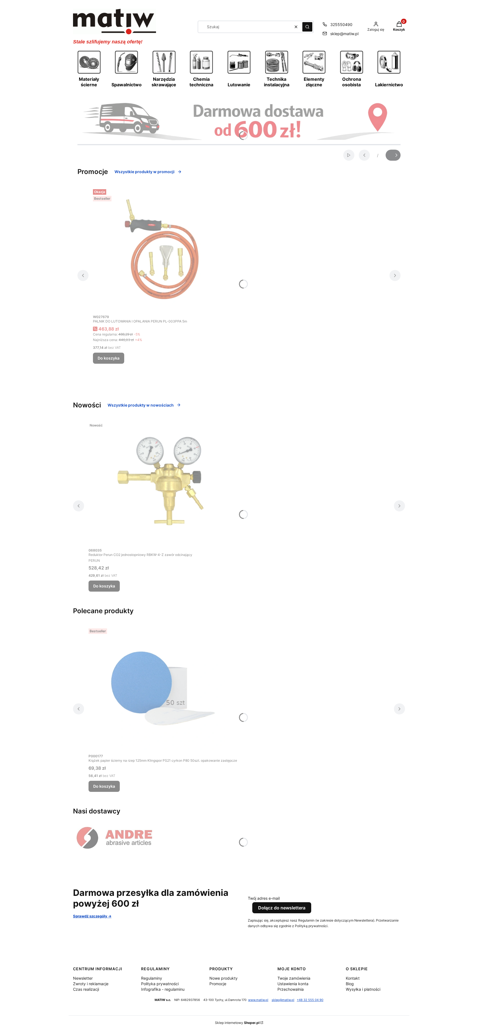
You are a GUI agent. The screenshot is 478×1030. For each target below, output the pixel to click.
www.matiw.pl (258, 1000)
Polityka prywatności (160, 983)
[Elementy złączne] (314, 73)
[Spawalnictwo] (126, 73)
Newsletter (83, 978)
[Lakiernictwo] (388, 73)
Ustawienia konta (292, 983)
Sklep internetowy (237, 1023)
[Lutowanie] (239, 73)
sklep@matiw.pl (344, 33)
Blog (350, 983)
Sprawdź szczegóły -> (92, 916)
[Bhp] (351, 73)
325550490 (341, 24)
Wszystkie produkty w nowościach (141, 405)
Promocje (217, 983)
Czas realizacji (86, 989)
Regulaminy (151, 978)
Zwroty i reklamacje (90, 983)
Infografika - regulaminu (163, 989)
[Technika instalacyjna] (276, 73)
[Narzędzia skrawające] (164, 73)
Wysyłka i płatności (363, 989)
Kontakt (353, 978)
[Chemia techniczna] (201, 73)
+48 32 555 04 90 (310, 1000)
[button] (307, 27)
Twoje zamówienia (293, 978)
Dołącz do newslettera (281, 908)
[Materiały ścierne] (89, 73)
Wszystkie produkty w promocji (145, 171)
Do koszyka (108, 358)
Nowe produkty (223, 978)
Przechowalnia (290, 989)
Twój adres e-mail (264, 898)
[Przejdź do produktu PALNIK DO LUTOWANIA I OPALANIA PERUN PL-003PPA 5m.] (162, 249)
